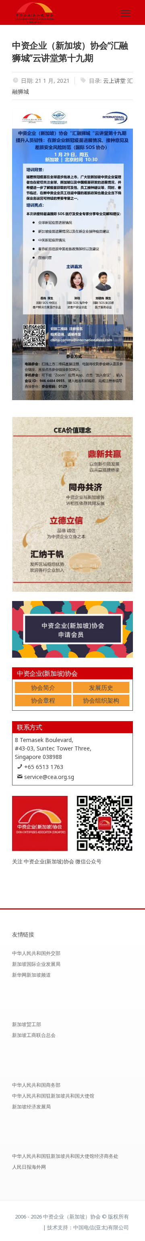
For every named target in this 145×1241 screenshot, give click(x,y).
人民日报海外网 (29, 1166)
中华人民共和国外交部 (36, 953)
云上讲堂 (114, 80)
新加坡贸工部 (26, 1024)
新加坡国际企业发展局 (36, 964)
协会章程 (43, 700)
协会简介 (43, 687)
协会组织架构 (101, 700)
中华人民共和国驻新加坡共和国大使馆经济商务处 (65, 1156)
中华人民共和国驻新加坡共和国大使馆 (53, 1095)
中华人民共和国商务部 (36, 1085)
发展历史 (101, 687)
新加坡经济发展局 (31, 1106)
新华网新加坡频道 (31, 974)
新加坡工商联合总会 (34, 1035)
